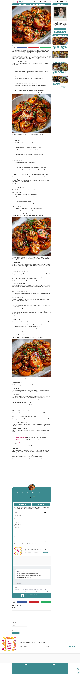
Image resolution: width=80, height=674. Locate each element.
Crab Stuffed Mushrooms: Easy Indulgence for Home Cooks (64, 60)
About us (56, 1)
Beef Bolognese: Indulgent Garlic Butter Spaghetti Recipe (64, 85)
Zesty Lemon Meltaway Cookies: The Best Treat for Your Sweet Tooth (56, 60)
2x (47, 512)
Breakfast (45, 1)
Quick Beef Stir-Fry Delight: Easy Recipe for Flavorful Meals (64, 73)
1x (45, 512)
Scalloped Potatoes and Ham (20, 437)
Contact (62, 1)
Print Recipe (23, 504)
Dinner (51, 1)
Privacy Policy (53, 666)
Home (35, 1)
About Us (26, 666)
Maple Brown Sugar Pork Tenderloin (22, 433)
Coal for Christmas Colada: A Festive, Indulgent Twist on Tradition (56, 84)
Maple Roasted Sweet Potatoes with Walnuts (32, 4)
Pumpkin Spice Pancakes (19, 445)
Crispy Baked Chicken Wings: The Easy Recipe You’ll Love (56, 47)
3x (48, 512)
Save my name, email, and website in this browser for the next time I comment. (26, 630)
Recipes (40, 1)
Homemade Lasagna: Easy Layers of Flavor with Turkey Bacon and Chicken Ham (63, 47)
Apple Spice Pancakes (19, 439)
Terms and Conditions (54, 671)
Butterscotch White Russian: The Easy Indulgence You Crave (56, 73)
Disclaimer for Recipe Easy (54, 668)
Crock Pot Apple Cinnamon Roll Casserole (23, 442)
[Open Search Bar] (66, 1)
